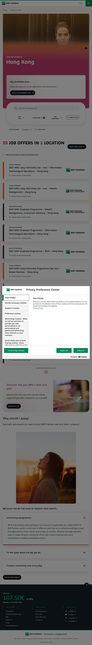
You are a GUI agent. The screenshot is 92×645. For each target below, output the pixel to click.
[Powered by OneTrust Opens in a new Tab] (79, 357)
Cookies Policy (38, 308)
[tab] (16, 297)
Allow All (80, 350)
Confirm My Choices (16, 350)
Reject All (64, 350)
